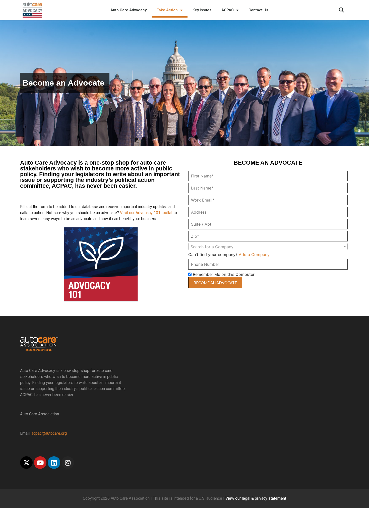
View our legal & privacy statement (255, 498)
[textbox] (268, 246)
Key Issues (202, 10)
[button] (341, 10)
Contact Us (258, 10)
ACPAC (227, 10)
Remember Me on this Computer (223, 274)
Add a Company (254, 254)
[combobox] (268, 246)
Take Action (167, 10)
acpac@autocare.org (49, 433)
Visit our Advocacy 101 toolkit (146, 212)
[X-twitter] (26, 462)
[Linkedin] (54, 462)
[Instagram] (68, 462)
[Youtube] (40, 462)
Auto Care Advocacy (128, 10)
